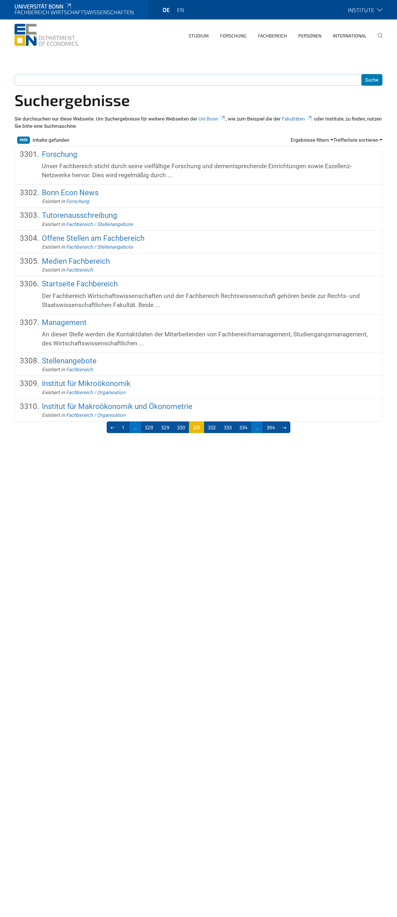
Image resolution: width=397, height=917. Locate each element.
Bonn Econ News (70, 192)
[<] (113, 427)
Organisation (111, 392)
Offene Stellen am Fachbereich (93, 238)
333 (228, 427)
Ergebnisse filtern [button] (310, 140)
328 (149, 427)
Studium (199, 35)
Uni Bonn (208, 119)
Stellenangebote (115, 224)
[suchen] (377, 39)
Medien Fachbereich (76, 261)
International (349, 35)
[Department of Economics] (46, 35)
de (166, 9)
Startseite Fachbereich (80, 283)
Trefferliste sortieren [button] (355, 140)
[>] (285, 427)
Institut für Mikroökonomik (86, 383)
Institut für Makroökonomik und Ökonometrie (117, 406)
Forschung (233, 35)
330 (181, 427)
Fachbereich (272, 35)
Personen (309, 35)
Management (64, 322)
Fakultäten (293, 119)
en (180, 9)
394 (271, 427)
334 (243, 427)
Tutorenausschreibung (79, 215)
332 (212, 427)
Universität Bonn (39, 6)
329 (165, 427)
